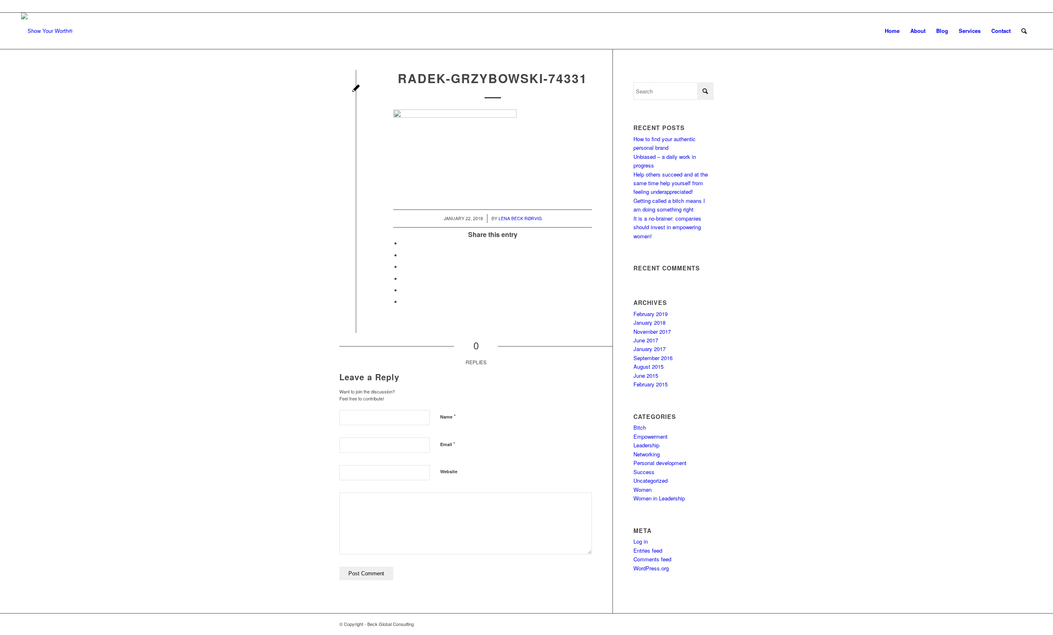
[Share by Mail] (403, 302)
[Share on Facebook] (403, 243)
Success (643, 472)
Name (448, 416)
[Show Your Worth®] (47, 31)
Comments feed (652, 559)
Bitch (639, 427)
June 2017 (645, 340)
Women (642, 489)
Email (447, 444)
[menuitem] (892, 31)
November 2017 (652, 331)
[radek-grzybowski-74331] (356, 89)
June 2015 (645, 375)
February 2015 (650, 384)
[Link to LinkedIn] (1026, 6)
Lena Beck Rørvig (520, 218)
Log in (640, 541)
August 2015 (648, 366)
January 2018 (649, 322)
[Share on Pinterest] (403, 279)
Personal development (660, 463)
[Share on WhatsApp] (403, 267)
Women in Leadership (659, 498)
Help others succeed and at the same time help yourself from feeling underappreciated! (670, 183)
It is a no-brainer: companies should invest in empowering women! (667, 227)
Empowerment (650, 436)
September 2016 (653, 358)
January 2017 (649, 349)
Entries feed (647, 550)
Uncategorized (650, 480)
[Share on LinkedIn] (403, 290)
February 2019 (650, 314)
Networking (646, 454)
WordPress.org (651, 568)
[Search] (1024, 31)
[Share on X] (403, 255)
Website (448, 471)
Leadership (646, 445)
